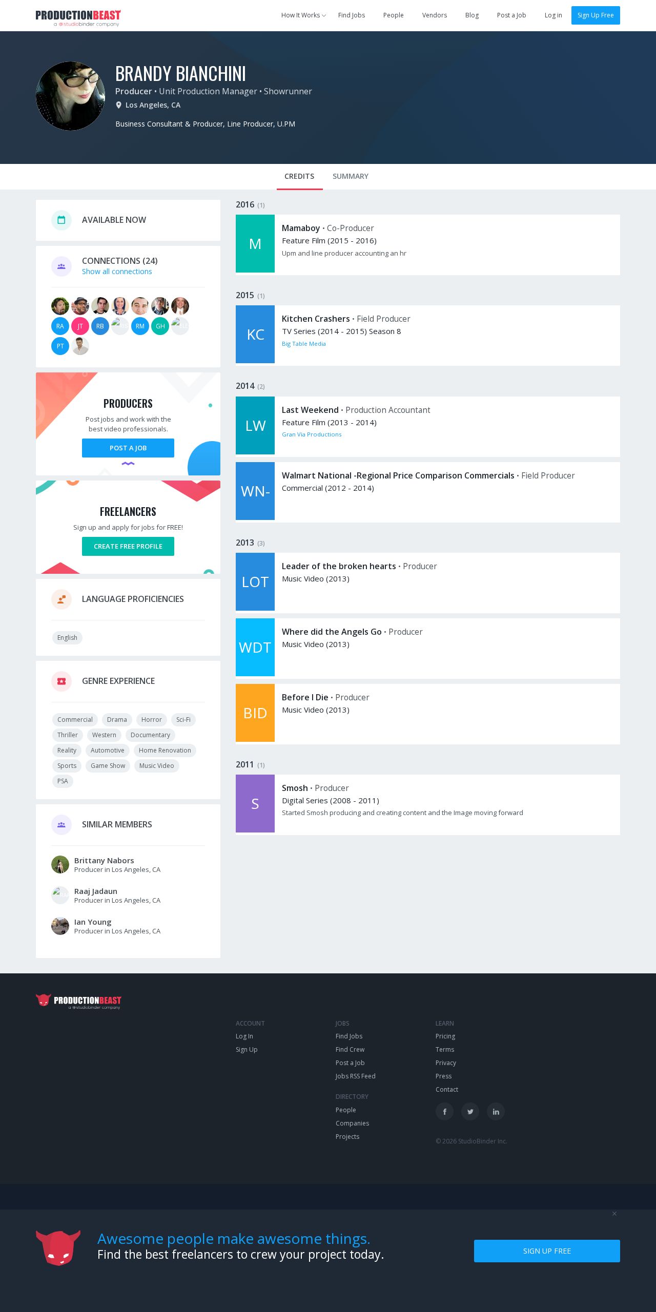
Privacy (446, 1062)
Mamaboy (301, 228)
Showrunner (288, 91)
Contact (447, 1089)
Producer (133, 91)
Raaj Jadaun (95, 891)
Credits (299, 176)
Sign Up (247, 1049)
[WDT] (255, 673)
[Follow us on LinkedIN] (496, 1111)
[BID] (255, 739)
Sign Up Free (596, 15)
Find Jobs (351, 15)
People (393, 15)
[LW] (255, 451)
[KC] (255, 360)
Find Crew (350, 1049)
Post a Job (511, 15)
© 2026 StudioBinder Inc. (471, 1141)
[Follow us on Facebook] (445, 1111)
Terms (445, 1049)
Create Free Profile (128, 546)
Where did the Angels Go (332, 631)
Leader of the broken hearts (339, 566)
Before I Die (305, 697)
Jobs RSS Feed (356, 1076)
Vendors (434, 15)
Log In (244, 1036)
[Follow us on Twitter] (470, 1111)
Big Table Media (304, 343)
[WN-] (255, 517)
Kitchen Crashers (316, 318)
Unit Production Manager (208, 91)
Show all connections (117, 271)
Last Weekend (310, 409)
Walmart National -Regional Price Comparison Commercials (398, 475)
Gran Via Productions (311, 434)
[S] (255, 830)
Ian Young (93, 922)
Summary (350, 176)
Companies (352, 1123)
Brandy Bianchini (180, 72)
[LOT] (255, 608)
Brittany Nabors (104, 860)
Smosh (295, 788)
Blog (472, 15)
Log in (553, 15)
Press (444, 1076)
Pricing (445, 1036)
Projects (347, 1136)
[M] (255, 270)
